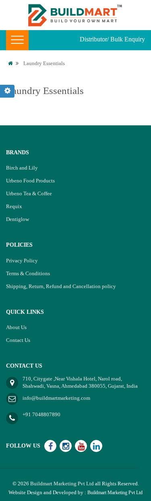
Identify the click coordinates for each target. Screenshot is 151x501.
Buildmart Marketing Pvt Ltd (62, 484)
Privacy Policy (22, 261)
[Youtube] (81, 446)
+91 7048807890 (41, 414)
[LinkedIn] (96, 446)
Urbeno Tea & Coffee (29, 193)
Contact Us (18, 340)
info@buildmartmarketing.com (56, 398)
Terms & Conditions (28, 273)
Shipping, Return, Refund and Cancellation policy (61, 286)
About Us (16, 327)
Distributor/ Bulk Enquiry (112, 39)
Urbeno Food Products (30, 181)
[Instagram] (66, 446)
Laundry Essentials (44, 63)
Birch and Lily (22, 168)
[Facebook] (50, 446)
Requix (14, 206)
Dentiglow (17, 219)
